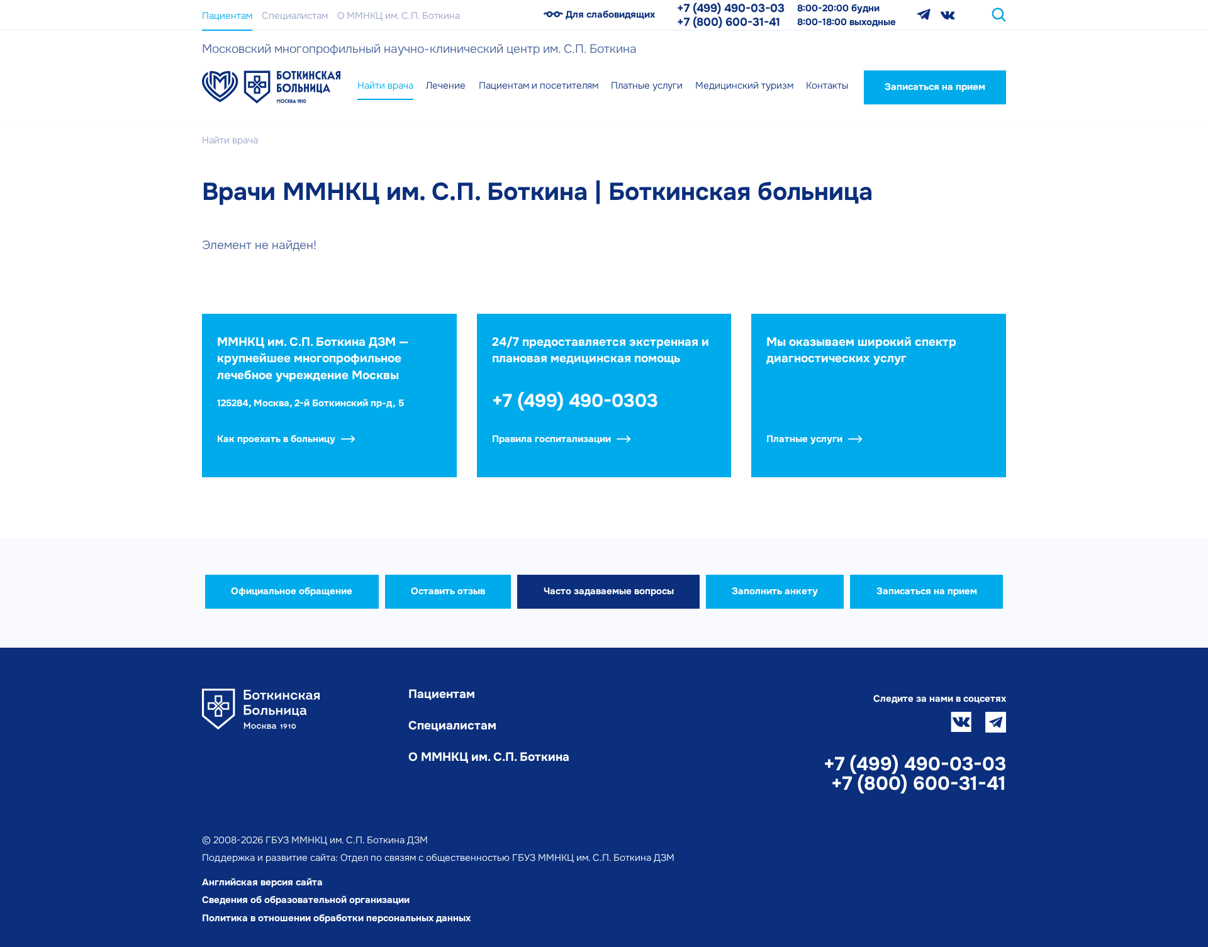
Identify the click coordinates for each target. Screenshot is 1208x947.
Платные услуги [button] (647, 85)
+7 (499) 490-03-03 (731, 8)
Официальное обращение (291, 591)
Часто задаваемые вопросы (609, 591)
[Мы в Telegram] (923, 15)
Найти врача (385, 85)
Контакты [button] (827, 85)
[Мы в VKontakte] (948, 15)
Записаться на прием (935, 86)
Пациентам (227, 15)
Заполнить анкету (775, 591)
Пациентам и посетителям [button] (538, 85)
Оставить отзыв (448, 591)
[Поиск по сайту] (999, 15)
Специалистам (295, 15)
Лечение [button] (446, 85)
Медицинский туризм (744, 85)
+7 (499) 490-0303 (575, 401)
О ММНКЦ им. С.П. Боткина (398, 15)
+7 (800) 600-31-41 (728, 22)
